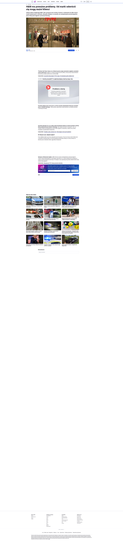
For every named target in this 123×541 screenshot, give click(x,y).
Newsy (62, 515)
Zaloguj (88, 1)
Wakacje (63, 523)
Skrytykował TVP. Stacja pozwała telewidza (53, 163)
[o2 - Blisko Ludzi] (35, 2)
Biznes (62, 1)
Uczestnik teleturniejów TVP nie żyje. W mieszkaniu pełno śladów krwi (59, 76)
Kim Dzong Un (79, 515)
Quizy (49, 1)
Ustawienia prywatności (76, 532)
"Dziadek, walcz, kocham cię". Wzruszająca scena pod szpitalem (57, 131)
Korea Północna (48, 515)
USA (47, 523)
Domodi (32, 515)
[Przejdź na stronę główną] (32, 2)
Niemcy (47, 524)
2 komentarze (71, 50)
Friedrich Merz (79, 523)
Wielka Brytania (48, 526)
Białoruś (47, 525)
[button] (84, 1)
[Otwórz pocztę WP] (81, 1)
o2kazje (44, 1)
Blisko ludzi (39, 1)
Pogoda (57, 1)
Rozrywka (53, 1)
